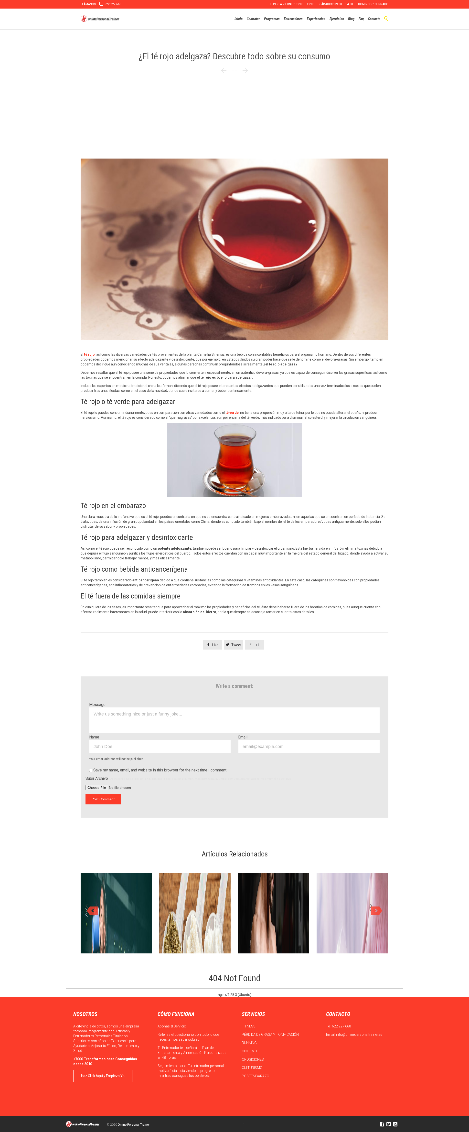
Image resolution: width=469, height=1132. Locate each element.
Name (94, 737)
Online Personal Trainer (134, 1124)
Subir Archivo (188, 778)
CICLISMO (250, 1051)
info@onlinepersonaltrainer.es (359, 1034)
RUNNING (249, 1043)
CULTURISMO (252, 1068)
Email (242, 737)
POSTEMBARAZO (256, 1076)
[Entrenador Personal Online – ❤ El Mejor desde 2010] (101, 19)
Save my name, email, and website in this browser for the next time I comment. (159, 770)
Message (97, 704)
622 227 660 (341, 1026)
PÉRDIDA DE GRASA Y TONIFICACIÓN (270, 1034)
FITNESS (249, 1026)
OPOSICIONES (253, 1059)
